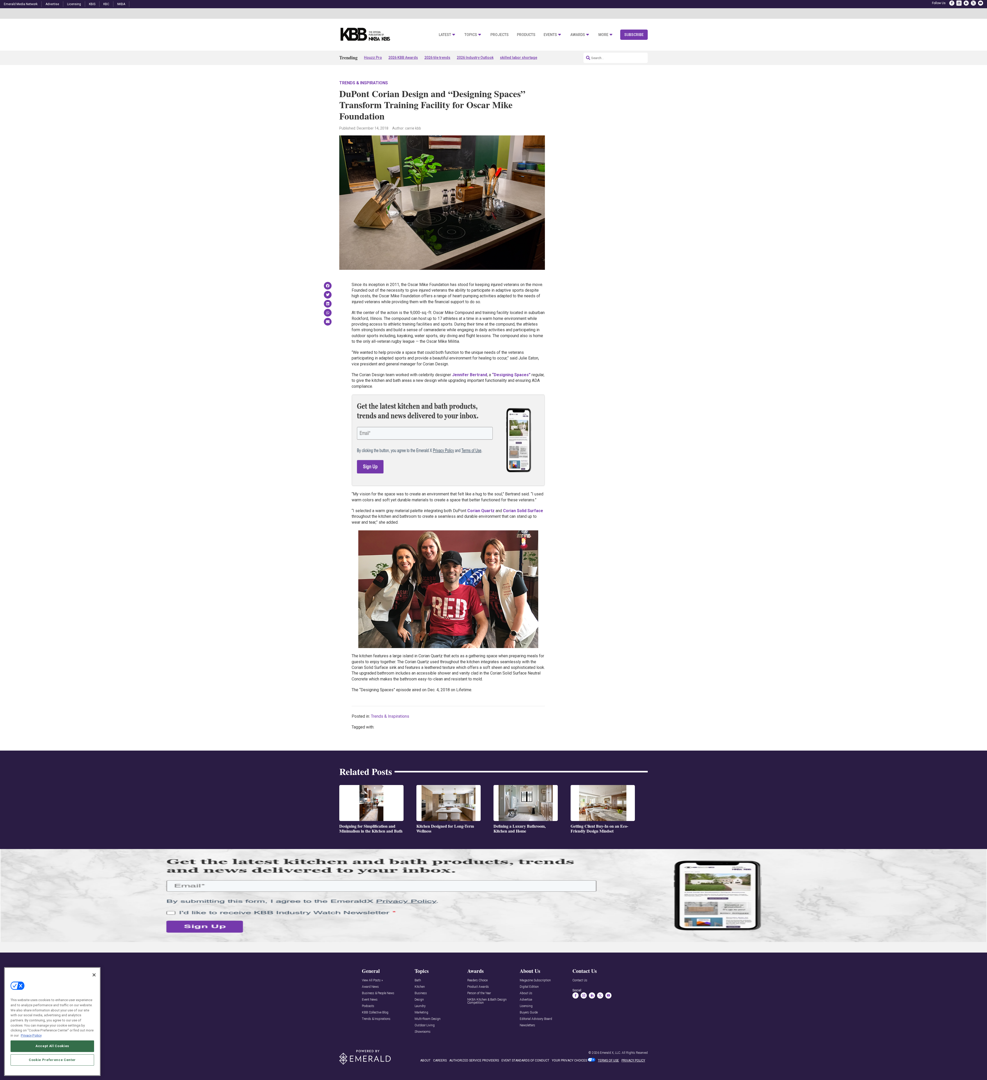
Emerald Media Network (21, 4)
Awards (577, 35)
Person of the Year (479, 993)
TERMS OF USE (608, 1060)
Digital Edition (529, 987)
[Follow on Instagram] (959, 3)
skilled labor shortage (518, 58)
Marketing (421, 1012)
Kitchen (420, 987)
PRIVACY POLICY (633, 1060)
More (603, 35)
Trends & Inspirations (363, 82)
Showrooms (423, 1031)
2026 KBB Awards (403, 58)
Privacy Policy (31, 1035)
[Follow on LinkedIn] (966, 3)
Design (419, 999)
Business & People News (378, 993)
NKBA (121, 4)
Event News (370, 999)
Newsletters (527, 1025)
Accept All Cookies (52, 1046)
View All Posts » (372, 980)
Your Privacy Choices (569, 1060)
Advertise (52, 4)
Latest (445, 35)
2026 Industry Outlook (475, 58)
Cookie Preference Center (52, 1060)
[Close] (94, 975)
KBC (106, 4)
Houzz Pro (373, 58)
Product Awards (478, 987)
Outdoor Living (425, 1025)
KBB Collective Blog (375, 1012)
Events (550, 35)
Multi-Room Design (428, 1019)
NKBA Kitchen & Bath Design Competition (487, 1001)
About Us (526, 993)
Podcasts (368, 1006)
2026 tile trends (437, 58)
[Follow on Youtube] (980, 3)
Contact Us (579, 980)
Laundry (420, 1006)
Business (421, 993)
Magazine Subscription (535, 980)
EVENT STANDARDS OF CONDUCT (525, 1060)
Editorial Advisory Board (536, 1019)
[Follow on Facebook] (951, 3)
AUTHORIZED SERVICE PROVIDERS (474, 1060)
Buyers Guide (529, 1012)
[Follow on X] (973, 3)
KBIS (92, 4)
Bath (418, 980)
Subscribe (634, 35)
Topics (470, 35)
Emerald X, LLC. (610, 1053)
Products (526, 35)
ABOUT (425, 1060)
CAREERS (440, 1060)
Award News (370, 987)
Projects (499, 35)
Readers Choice (477, 980)
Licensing (74, 4)
